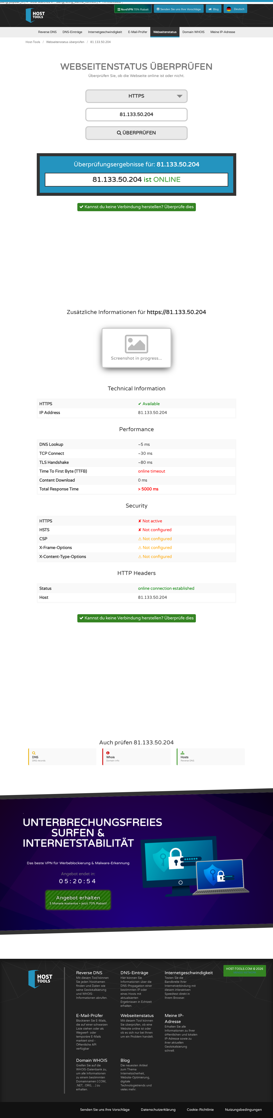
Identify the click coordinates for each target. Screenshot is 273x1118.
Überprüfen (138, 133)
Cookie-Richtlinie (200, 1110)
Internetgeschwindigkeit (105, 32)
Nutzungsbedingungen (243, 1110)
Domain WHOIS (193, 32)
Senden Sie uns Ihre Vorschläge (180, 9)
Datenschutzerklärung (158, 1110)
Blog (216, 9)
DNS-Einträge (72, 32)
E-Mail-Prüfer (137, 32)
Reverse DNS (47, 32)
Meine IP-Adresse (222, 32)
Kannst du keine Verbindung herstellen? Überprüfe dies (139, 206)
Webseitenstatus (164, 32)
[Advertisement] (136, 259)
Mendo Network (244, 972)
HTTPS (136, 96)
